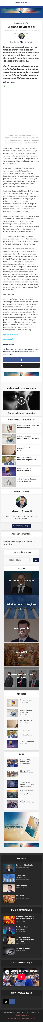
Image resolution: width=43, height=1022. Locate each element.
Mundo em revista (27, 803)
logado (20, 541)
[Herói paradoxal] (13, 724)
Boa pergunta (28, 447)
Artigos (19, 425)
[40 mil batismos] (13, 773)
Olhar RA (22, 760)
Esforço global (25, 794)
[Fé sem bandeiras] (13, 744)
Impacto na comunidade (25, 763)
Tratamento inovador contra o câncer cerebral (27, 784)
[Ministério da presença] (13, 734)
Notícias (26, 23)
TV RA (29, 760)
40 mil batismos (26, 772)
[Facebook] (12, 1001)
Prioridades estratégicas (21, 604)
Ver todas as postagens (21, 526)
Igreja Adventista (21, 349)
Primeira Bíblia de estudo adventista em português (25, 939)
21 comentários (21, 931)
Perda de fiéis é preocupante (22, 928)
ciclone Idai (8, 349)
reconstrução (9, 352)
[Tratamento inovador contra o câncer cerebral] (13, 784)
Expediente (25, 1018)
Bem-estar (27, 425)
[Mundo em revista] (13, 804)
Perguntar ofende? (23, 948)
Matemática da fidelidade (28, 438)
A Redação (21, 633)
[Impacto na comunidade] (13, 763)
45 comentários (21, 921)
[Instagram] (6, 1001)
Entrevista (29, 457)
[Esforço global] (13, 794)
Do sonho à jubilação (21, 580)
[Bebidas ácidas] (13, 703)
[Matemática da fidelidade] (13, 713)
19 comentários (21, 944)
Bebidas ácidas (23, 427)
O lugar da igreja (24, 481)
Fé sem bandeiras (24, 470)
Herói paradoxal (24, 451)
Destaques (18, 23)
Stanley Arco (22, 610)
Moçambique (34, 349)
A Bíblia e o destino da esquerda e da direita (25, 918)
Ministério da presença (26, 460)
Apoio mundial (8, 344)
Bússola (26, 479)
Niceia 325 (21, 652)
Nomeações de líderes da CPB (21, 676)
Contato (32, 1018)
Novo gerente (22, 628)
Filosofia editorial (14, 1018)
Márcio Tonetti (9, 31)
